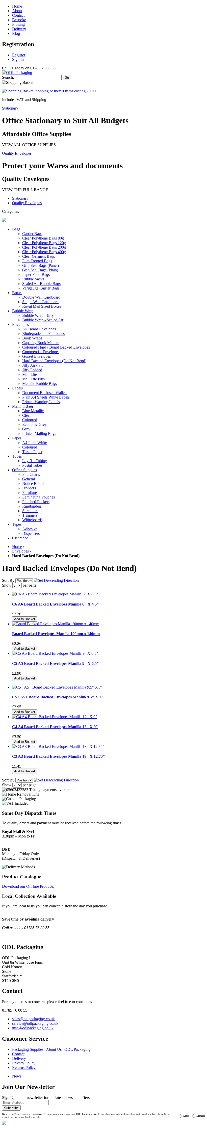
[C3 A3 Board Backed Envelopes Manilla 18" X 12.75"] (58, 746)
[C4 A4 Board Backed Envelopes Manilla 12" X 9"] (54, 717)
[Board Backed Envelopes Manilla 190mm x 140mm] (55, 624)
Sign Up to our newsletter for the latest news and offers (46, 1097)
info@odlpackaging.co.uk (33, 1028)
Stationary (10, 108)
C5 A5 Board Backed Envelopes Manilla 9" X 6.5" (55, 663)
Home (17, 6)
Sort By (8, 580)
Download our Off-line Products (28, 886)
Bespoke (19, 20)
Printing (18, 24)
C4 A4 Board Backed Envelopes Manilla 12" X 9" (55, 727)
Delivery (19, 29)
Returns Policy (24, 1067)
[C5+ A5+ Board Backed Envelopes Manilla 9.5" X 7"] (57, 687)
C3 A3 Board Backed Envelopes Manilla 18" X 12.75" (58, 756)
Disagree (200, 1115)
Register (18, 55)
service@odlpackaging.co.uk (35, 1023)
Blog (16, 33)
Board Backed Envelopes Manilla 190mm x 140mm (56, 634)
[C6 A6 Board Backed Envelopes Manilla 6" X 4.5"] (55, 594)
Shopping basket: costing (64, 91)
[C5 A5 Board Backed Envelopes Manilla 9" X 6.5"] (55, 653)
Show (6, 585)
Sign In (18, 59)
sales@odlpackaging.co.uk (33, 1019)
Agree (186, 1115)
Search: (8, 77)
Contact (18, 15)
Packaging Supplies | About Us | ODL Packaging (51, 1049)
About (17, 11)
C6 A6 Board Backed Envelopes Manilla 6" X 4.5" (55, 604)
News (16, 1076)
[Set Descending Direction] (56, 580)
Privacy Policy (23, 1063)
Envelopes (20, 551)
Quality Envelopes (17, 153)
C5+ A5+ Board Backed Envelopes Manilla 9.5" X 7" (58, 697)
